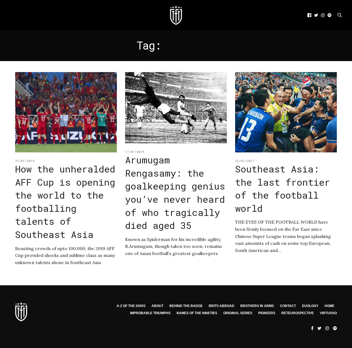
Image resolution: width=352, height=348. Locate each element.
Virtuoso (328, 313)
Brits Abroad (221, 306)
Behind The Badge (186, 306)
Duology (310, 306)
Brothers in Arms (257, 306)
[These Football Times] (176, 15)
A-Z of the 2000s (131, 306)
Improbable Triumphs (150, 313)
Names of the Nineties (197, 313)
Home (329, 306)
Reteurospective (297, 313)
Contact (288, 306)
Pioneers (266, 313)
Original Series (237, 313)
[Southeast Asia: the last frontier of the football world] (286, 112)
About (157, 306)
